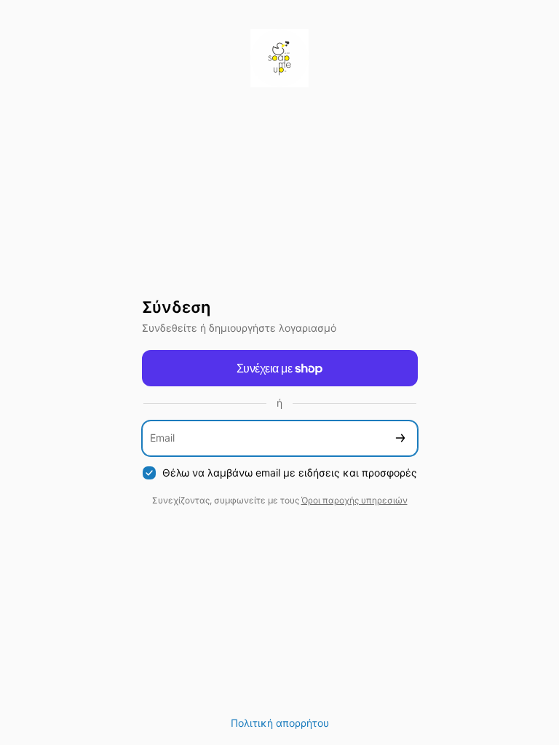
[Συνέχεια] (400, 438)
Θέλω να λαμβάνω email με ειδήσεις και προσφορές (289, 472)
